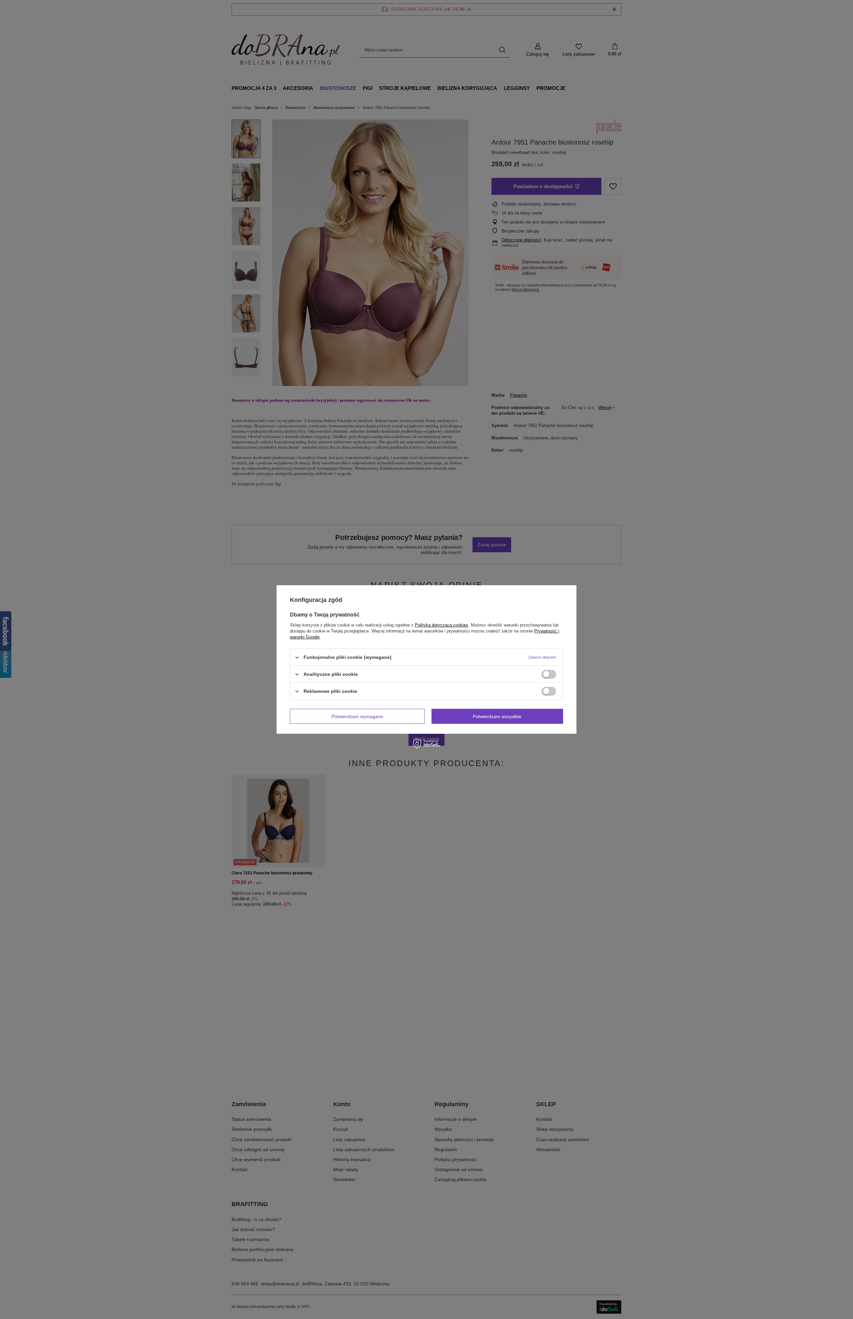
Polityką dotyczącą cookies (441, 625)
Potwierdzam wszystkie (497, 716)
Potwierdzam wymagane (357, 716)
